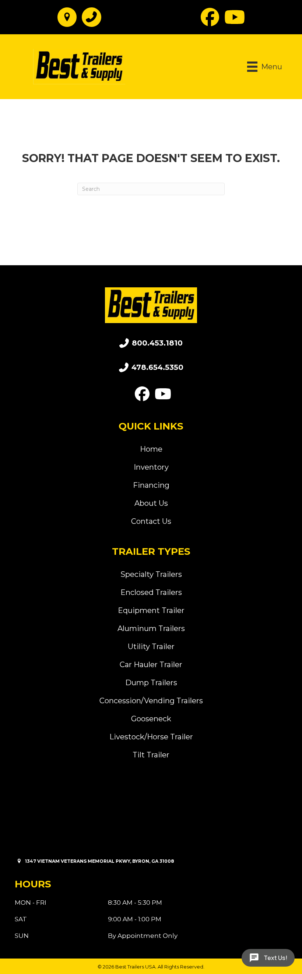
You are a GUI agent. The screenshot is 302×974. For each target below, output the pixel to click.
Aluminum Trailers (151, 628)
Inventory (151, 467)
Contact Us (151, 521)
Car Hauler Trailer (151, 664)
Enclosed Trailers (151, 592)
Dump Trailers (151, 682)
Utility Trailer (151, 646)
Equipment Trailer (151, 610)
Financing (151, 485)
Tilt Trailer (151, 754)
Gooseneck (151, 718)
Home (151, 449)
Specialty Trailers (151, 574)
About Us (151, 503)
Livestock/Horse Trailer (151, 736)
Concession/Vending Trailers (151, 700)
